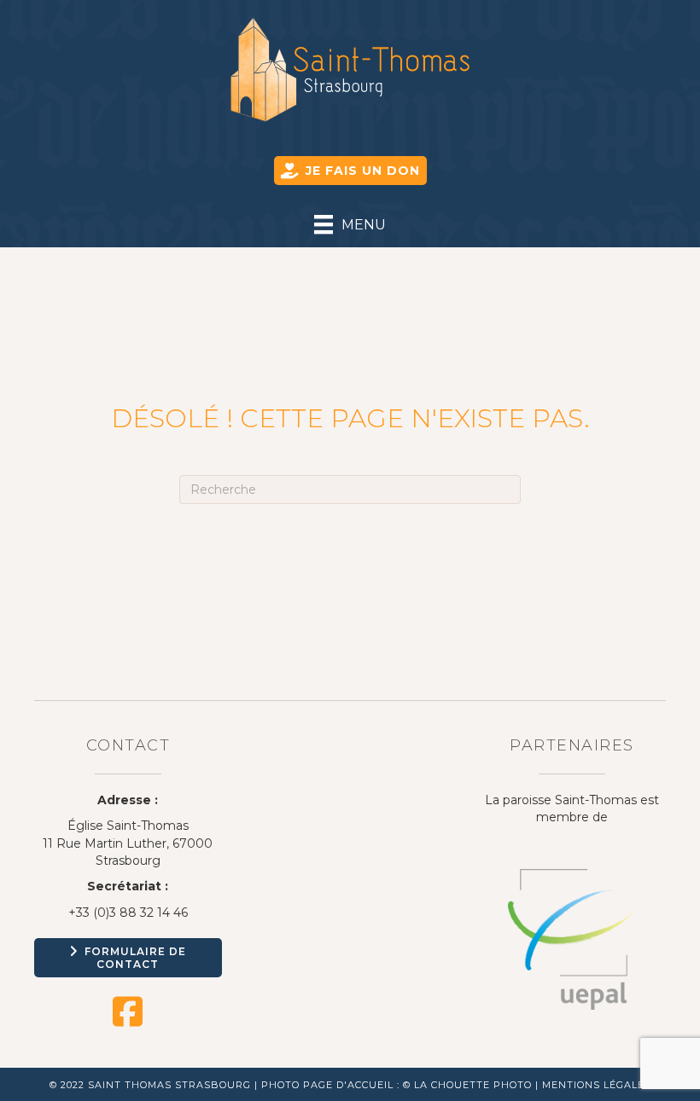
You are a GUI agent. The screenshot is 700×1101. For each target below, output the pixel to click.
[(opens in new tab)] (572, 938)
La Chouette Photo (473, 1085)
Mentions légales (596, 1085)
